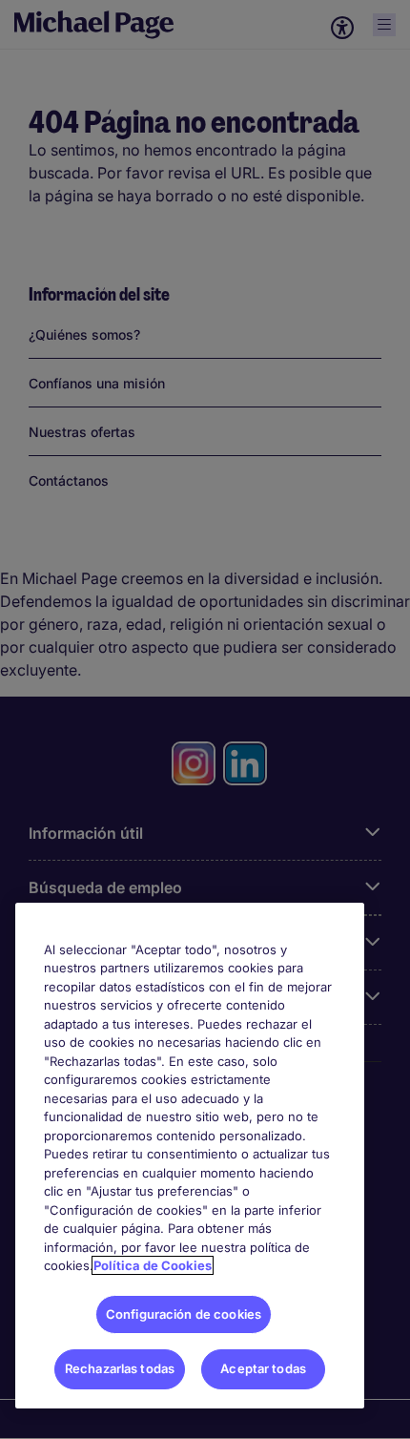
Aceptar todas (263, 1368)
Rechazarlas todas (119, 1368)
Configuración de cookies (183, 1314)
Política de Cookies (152, 1265)
